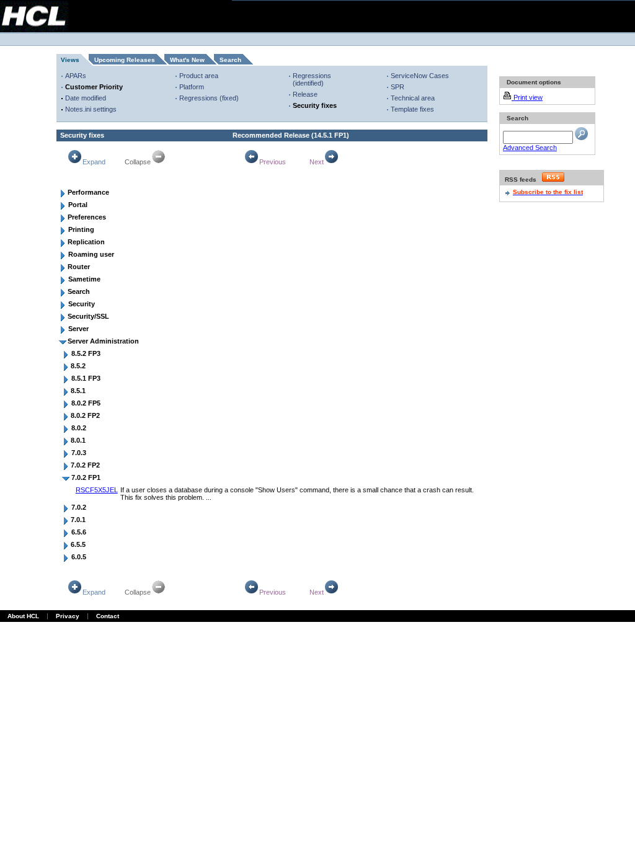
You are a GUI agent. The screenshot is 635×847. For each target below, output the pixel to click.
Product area (198, 75)
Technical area (413, 98)
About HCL (23, 616)
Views (70, 59)
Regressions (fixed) (209, 98)
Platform (191, 87)
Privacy (67, 616)
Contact (107, 616)
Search (230, 59)
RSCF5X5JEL (97, 490)
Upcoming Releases (124, 59)
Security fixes (315, 105)
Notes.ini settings (91, 109)
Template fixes (412, 109)
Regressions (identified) (312, 79)
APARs (75, 75)
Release (305, 94)
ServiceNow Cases (420, 75)
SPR (397, 87)
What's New (187, 59)
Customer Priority (94, 87)
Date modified (85, 98)
